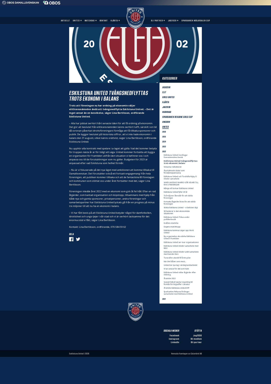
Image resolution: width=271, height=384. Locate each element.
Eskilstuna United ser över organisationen (181, 242)
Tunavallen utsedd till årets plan (177, 258)
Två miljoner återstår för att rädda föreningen (178, 197)
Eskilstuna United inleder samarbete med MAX (181, 247)
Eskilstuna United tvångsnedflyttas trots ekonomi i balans (180, 162)
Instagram (174, 338)
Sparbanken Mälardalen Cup (196, 20)
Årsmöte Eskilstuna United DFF (176, 288)
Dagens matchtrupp (172, 227)
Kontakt (104, 20)
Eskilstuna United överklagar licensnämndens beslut (176, 156)
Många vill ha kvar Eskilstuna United (179, 188)
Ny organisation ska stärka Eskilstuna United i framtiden (179, 237)
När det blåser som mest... (175, 261)
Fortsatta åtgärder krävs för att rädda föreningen (179, 203)
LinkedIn (175, 342)
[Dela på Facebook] (71, 239)
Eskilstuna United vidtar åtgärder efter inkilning (180, 273)
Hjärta (114, 20)
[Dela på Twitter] (78, 239)
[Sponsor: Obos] (51, 3)
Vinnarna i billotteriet (172, 167)
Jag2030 (172, 20)
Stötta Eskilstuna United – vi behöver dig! (181, 207)
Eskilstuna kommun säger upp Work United (179, 231)
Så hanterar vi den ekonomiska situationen (177, 212)
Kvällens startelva (171, 223)
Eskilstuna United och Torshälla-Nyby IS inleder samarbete (180, 177)
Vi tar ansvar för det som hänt (176, 269)
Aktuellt (65, 20)
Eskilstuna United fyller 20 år (176, 192)
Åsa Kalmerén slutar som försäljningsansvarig (174, 171)
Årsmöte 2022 (170, 278)
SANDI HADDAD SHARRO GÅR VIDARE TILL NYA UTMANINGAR (181, 183)
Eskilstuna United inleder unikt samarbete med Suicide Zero (181, 253)
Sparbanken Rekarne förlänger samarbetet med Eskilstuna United (178, 293)
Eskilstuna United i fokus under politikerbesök (177, 218)
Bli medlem (196, 338)
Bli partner (157, 20)
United (76, 20)
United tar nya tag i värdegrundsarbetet (180, 265)
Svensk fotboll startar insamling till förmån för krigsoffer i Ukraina (178, 283)
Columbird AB (196, 353)
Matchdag (90, 20)
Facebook (174, 335)
